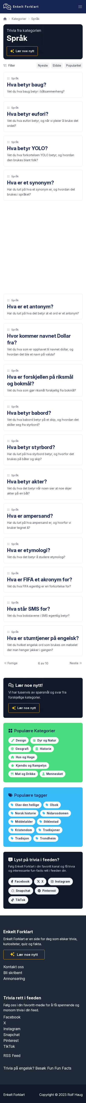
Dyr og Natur (46, 740)
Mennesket (54, 774)
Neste (74, 663)
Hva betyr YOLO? (27, 148)
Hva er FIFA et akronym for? (39, 580)
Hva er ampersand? (30, 516)
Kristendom (23, 830)
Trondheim (47, 838)
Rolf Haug (75, 1095)
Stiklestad (50, 821)
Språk (15, 78)
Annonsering (14, 978)
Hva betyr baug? (26, 85)
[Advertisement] (43, 247)
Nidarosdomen (57, 813)
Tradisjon (21, 838)
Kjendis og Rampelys (31, 765)
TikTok (20, 900)
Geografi (22, 748)
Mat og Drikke (24, 774)
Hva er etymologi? (28, 550)
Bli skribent (12, 972)
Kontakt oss (13, 967)
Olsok (53, 805)
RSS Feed (11, 1055)
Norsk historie (25, 813)
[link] (43, 85)
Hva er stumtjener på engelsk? (43, 638)
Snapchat (23, 890)
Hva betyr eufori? (27, 114)
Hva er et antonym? (30, 307)
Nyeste (43, 65)
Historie (45, 748)
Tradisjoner (51, 830)
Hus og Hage (25, 757)
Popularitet (73, 65)
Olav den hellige (26, 805)
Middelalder (23, 821)
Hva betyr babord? (29, 413)
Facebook (22, 881)
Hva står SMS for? (28, 609)
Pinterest (49, 890)
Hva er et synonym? (30, 183)
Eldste (57, 65)
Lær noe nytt (25, 51)
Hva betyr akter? (27, 482)
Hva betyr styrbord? (31, 447)
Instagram (62, 881)
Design (20, 740)
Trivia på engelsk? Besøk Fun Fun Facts (37, 1068)
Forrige (13, 663)
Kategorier (19, 19)
